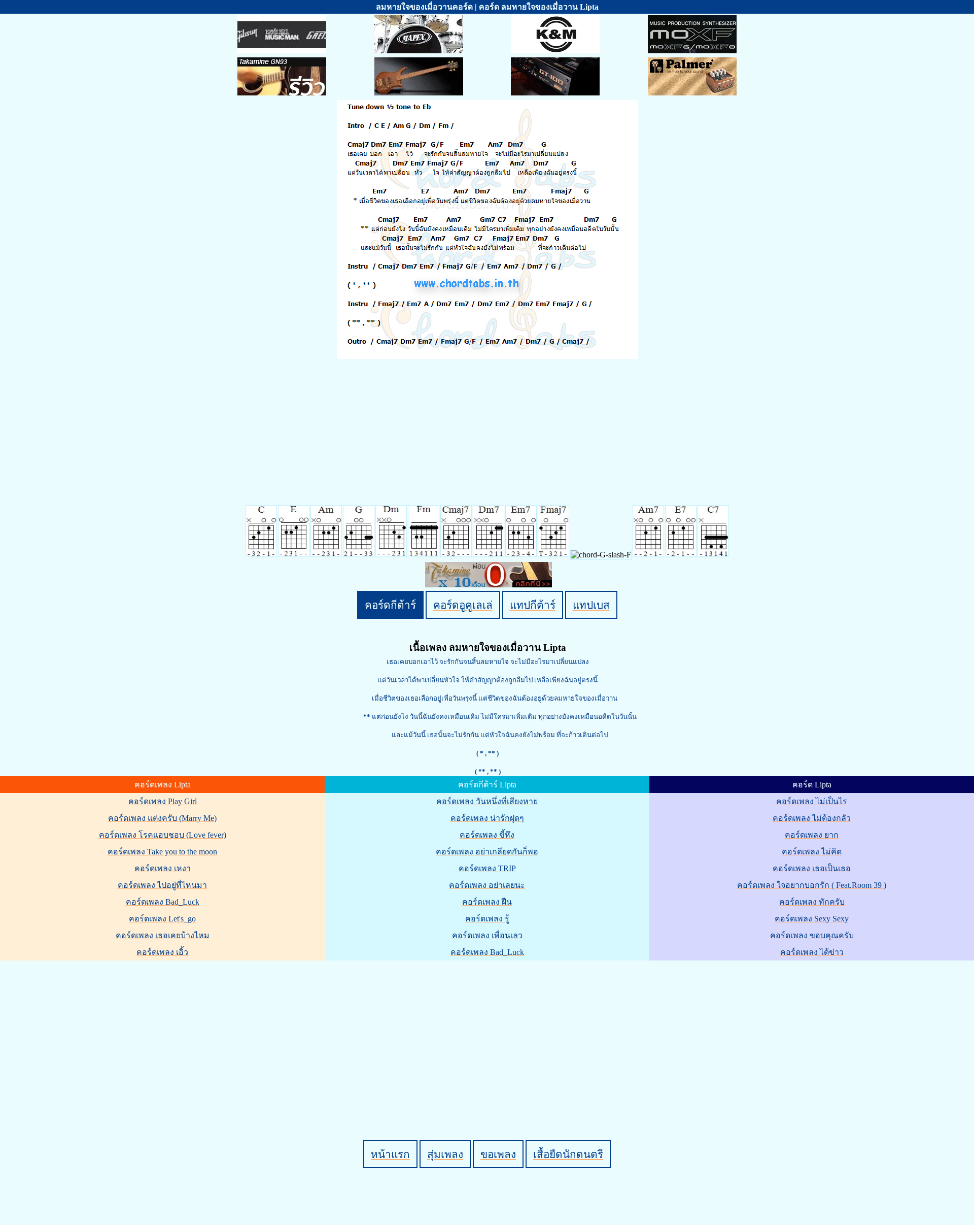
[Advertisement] (488, 1033)
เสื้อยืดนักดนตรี (568, 1154)
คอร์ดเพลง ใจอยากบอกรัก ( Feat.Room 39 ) (811, 885)
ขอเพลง (498, 1154)
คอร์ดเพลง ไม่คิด (812, 851)
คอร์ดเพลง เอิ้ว (162, 952)
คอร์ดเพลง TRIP (487, 868)
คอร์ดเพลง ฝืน (487, 902)
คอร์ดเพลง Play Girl (162, 801)
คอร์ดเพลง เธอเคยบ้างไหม (163, 935)
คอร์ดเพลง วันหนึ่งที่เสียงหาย (487, 801)
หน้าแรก (390, 1154)
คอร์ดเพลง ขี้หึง (487, 835)
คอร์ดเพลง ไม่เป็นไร (811, 801)
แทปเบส (591, 605)
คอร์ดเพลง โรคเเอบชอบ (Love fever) (162, 835)
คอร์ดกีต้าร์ (390, 605)
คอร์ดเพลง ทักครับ (812, 902)
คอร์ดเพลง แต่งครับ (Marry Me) (162, 818)
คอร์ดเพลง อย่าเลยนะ (487, 885)
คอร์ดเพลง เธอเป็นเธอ (812, 868)
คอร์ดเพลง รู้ (487, 918)
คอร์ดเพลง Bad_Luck (162, 902)
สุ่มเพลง (445, 1154)
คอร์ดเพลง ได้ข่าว (812, 952)
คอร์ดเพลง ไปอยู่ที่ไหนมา (162, 885)
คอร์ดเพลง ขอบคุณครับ (812, 935)
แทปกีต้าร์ (532, 605)
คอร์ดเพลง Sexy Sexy (812, 918)
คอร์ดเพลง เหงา (162, 868)
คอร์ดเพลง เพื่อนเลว (487, 935)
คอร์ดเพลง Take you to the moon (162, 851)
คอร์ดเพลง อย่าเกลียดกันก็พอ (487, 851)
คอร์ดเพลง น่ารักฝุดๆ (487, 818)
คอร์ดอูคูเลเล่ (463, 605)
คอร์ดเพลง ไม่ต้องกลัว (812, 818)
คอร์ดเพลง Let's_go (162, 918)
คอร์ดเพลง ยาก (812, 835)
